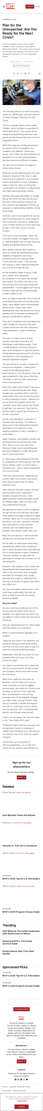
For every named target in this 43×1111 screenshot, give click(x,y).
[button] (4, 6)
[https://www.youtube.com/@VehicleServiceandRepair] (27, 1079)
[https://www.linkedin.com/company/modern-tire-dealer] (21, 1079)
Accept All (21, 1106)
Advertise (13, 1087)
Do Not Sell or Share (23, 1087)
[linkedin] (18, 73)
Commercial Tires (9, 19)
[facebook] (14, 73)
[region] (21, 1102)
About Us (5, 1087)
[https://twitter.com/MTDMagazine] (24, 1079)
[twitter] (21, 73)
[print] (39, 73)
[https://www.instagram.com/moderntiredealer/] (18, 1079)
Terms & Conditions (19, 1090)
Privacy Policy (7, 1090)
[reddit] (25, 73)
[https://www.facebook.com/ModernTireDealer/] (16, 1079)
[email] (29, 73)
